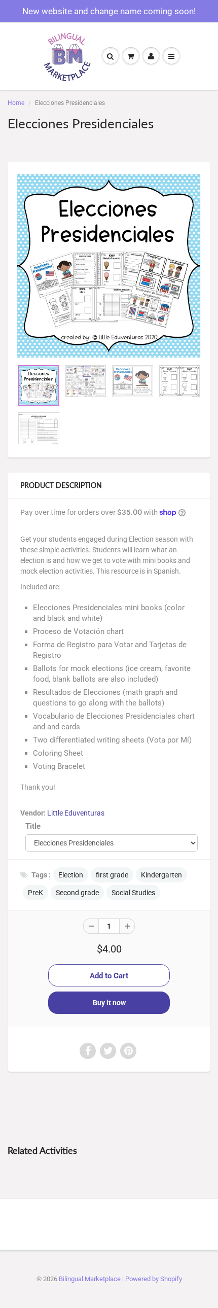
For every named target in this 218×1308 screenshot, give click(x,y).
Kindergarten (161, 875)
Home (16, 103)
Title (33, 826)
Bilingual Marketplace (90, 1279)
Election (70, 875)
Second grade (77, 893)
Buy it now (109, 1003)
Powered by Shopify (153, 1279)
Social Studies (133, 893)
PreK (35, 893)
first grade (112, 875)
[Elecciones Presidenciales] (109, 266)
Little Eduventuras (75, 813)
